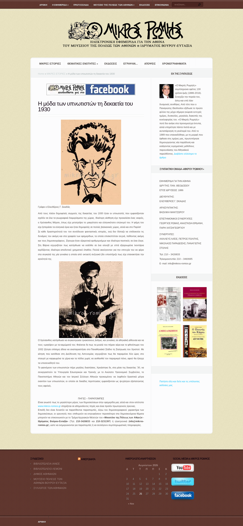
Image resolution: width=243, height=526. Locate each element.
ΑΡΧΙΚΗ (43, 5)
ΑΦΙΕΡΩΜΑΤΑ (88, 459)
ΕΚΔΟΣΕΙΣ (144, 5)
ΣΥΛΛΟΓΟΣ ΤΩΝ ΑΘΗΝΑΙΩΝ (50, 488)
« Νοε (131, 503)
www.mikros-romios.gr (49, 406)
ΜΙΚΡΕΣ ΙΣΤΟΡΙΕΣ (50, 63)
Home (41, 74)
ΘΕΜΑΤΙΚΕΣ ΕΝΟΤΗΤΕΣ (82, 63)
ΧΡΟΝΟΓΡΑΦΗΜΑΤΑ (174, 63)
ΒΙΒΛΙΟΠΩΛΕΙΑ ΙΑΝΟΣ (47, 463)
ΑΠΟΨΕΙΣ (150, 63)
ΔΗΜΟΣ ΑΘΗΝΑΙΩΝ (45, 474)
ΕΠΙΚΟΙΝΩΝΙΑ (162, 5)
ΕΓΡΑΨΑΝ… (130, 63)
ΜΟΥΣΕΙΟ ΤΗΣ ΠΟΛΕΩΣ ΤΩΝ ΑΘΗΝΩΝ (114, 5)
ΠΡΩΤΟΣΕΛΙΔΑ (81, 5)
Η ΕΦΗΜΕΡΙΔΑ (60, 5)
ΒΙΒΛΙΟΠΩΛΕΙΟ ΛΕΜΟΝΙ (48, 469)
